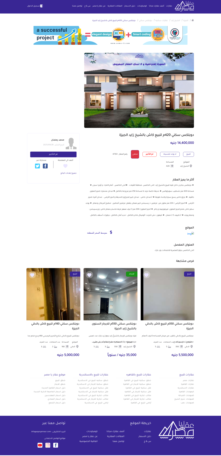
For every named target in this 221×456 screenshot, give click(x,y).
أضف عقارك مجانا (156, 6)
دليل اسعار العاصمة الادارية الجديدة (49, 392)
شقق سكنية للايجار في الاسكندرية (92, 384)
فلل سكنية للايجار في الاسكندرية (93, 392)
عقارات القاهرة (187, 384)
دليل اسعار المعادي (56, 399)
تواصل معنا (77, 6)
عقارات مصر (188, 381)
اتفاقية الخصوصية (89, 441)
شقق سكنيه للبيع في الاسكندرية (93, 381)
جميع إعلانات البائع (69, 173)
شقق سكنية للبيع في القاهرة (137, 381)
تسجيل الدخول (33, 6)
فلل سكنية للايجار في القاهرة (138, 392)
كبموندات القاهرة (186, 392)
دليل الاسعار (129, 6)
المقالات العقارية (115, 6)
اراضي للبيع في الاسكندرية (96, 403)
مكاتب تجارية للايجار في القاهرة (137, 399)
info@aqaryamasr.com (41, 432)
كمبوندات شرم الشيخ (184, 399)
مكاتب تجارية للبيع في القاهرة (137, 396)
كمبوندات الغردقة (186, 396)
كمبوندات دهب (187, 403)
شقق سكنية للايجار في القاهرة (137, 384)
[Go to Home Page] (193, 20)
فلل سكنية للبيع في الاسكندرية (93, 388)
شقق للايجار (59, 384)
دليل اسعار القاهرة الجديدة (53, 388)
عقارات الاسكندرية (186, 388)
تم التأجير (53, 154)
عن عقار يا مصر (99, 6)
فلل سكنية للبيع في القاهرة (138, 388)
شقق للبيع (60, 381)
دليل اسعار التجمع (57, 403)
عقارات (169, 6)
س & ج (87, 6)
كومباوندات (142, 6)
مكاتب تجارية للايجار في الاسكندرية (92, 399)
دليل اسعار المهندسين (55, 396)
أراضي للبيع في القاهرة (141, 403)
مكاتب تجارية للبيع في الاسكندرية (93, 396)
